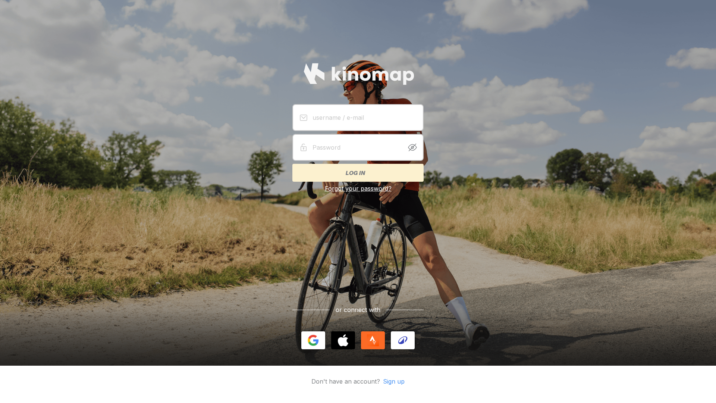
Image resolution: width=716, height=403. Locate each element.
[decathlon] (403, 340)
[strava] (373, 340)
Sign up (394, 381)
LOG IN (355, 172)
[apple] (343, 340)
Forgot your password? (358, 188)
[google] (313, 340)
